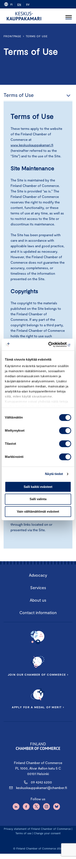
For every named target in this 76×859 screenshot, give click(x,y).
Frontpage (12, 36)
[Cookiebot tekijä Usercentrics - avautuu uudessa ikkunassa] (53, 344)
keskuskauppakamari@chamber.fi (41, 788)
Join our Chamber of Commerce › (38, 674)
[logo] (24, 16)
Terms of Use (37, 36)
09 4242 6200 (41, 782)
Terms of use (23, 833)
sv (28, 4)
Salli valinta (38, 499)
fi (11, 4)
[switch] (65, 430)
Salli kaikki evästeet (38, 487)
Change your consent (47, 833)
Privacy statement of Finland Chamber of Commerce (37, 828)
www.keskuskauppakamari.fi (32, 145)
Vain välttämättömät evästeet (38, 511)
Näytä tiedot (54, 474)
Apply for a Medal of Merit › (38, 707)
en (19, 4)
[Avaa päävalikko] (68, 16)
